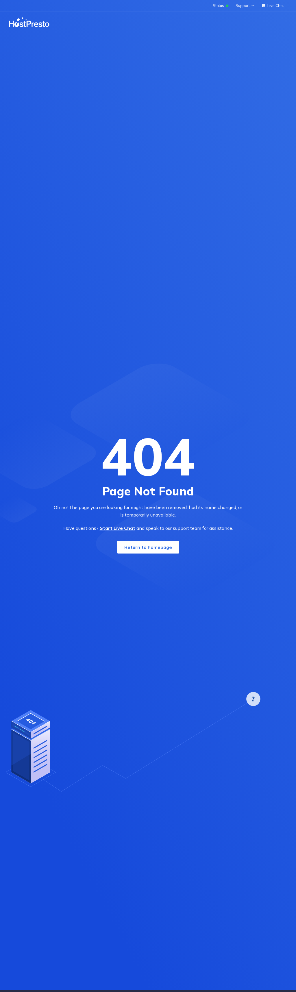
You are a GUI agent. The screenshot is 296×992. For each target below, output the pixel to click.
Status (218, 5)
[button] (283, 24)
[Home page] (29, 22)
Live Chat (275, 5)
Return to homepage (148, 547)
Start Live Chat (117, 528)
